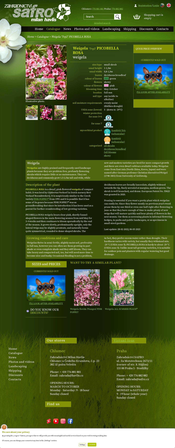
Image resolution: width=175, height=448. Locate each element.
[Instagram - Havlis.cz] (63, 423)
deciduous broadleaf (115, 149)
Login (156, 5)
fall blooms (110, 152)
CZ (161, 4)
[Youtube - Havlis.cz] (55, 423)
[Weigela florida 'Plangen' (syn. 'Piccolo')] (87, 287)
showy (107, 155)
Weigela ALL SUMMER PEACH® (121, 309)
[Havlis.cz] (37, 12)
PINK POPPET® (41, 199)
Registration (144, 5)
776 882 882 (117, 8)
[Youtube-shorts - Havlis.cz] (48, 423)
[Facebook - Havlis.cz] (70, 423)
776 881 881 (98, 8)
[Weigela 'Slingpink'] (122, 287)
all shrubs (109, 145)
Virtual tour (124, 340)
